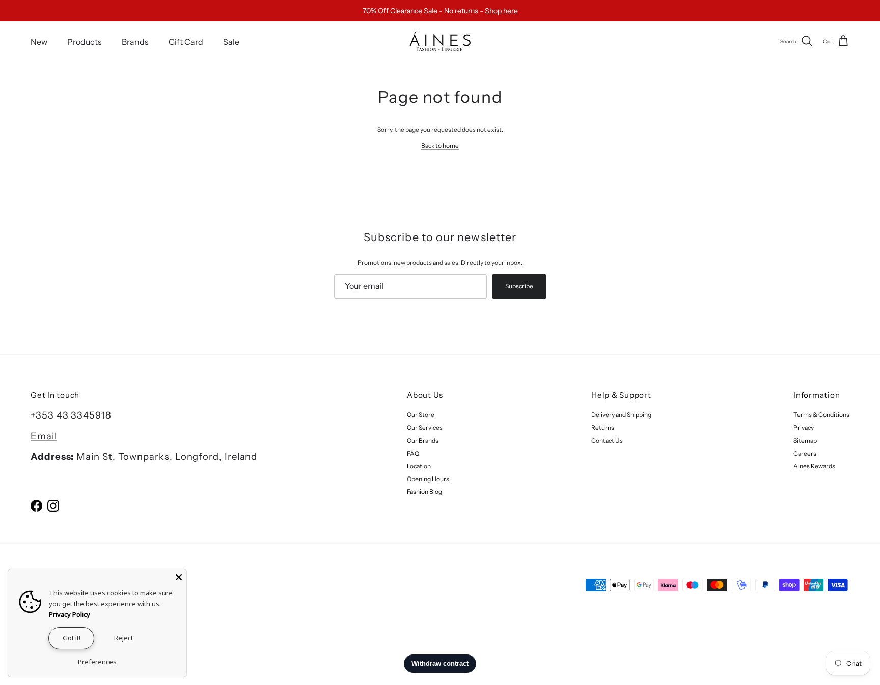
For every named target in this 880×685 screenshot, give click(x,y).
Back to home (440, 146)
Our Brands (422, 440)
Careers (804, 453)
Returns (602, 427)
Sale (231, 41)
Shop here (501, 10)
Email (44, 436)
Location (419, 466)
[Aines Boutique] (440, 41)
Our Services (425, 427)
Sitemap (805, 440)
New (39, 41)
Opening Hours (428, 479)
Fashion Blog (424, 491)
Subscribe (519, 286)
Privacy (803, 427)
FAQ (413, 453)
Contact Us (607, 440)
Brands (135, 41)
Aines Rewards (814, 466)
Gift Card (186, 41)
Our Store (420, 415)
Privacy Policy (69, 614)
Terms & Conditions (821, 415)
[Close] (179, 577)
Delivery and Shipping (621, 415)
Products (84, 41)
